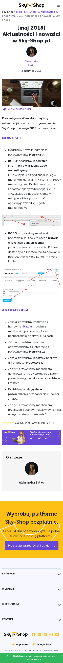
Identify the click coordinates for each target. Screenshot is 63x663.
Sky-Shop (30, 11)
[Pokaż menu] (58, 5)
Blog (19, 11)
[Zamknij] (8, 656)
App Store (22, 644)
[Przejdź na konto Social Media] (33, 634)
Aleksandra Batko (31, 63)
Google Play (43, 644)
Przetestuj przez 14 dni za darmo (31, 545)
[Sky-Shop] (31, 5)
